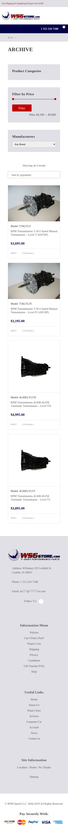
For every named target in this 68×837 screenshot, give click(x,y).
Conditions (34, 660)
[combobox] (34, 174)
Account (34, 727)
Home (10, 37)
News (34, 732)
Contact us (34, 738)
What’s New (34, 710)
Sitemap (34, 776)
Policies (34, 632)
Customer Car (34, 721)
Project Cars (34, 643)
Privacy (34, 654)
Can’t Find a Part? (34, 638)
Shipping (34, 649)
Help (34, 671)
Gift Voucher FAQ (34, 666)
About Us (34, 705)
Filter (21, 108)
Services (34, 716)
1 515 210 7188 (49, 28)
